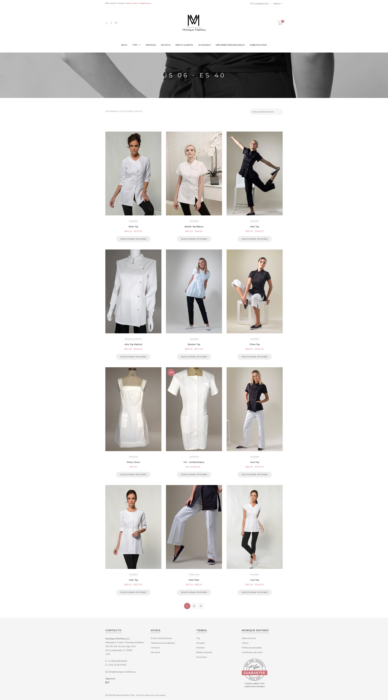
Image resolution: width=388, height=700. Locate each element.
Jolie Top (133, 579)
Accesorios (204, 45)
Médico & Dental (184, 45)
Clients (245, 643)
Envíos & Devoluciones (161, 638)
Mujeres (133, 221)
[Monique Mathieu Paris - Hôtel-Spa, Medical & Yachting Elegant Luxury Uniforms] (194, 22)
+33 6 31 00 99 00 (116, 664)
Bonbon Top (194, 344)
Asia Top (254, 226)
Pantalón (151, 45)
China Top (254, 344)
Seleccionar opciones (133, 239)
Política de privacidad (252, 647)
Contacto (155, 647)
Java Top (254, 462)
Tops (134, 45)
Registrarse (145, 3)
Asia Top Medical (133, 344)
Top (198, 638)
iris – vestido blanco (194, 462)
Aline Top (133, 226)
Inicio (124, 45)
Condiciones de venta (252, 652)
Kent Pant (194, 579)
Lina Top (254, 579)
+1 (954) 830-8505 (117, 660)
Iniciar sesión (131, 3)
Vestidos (166, 45)
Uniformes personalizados (230, 45)
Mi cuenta (155, 652)
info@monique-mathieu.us (122, 671)
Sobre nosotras (258, 45)
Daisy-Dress (133, 462)
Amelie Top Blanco (194, 226)
